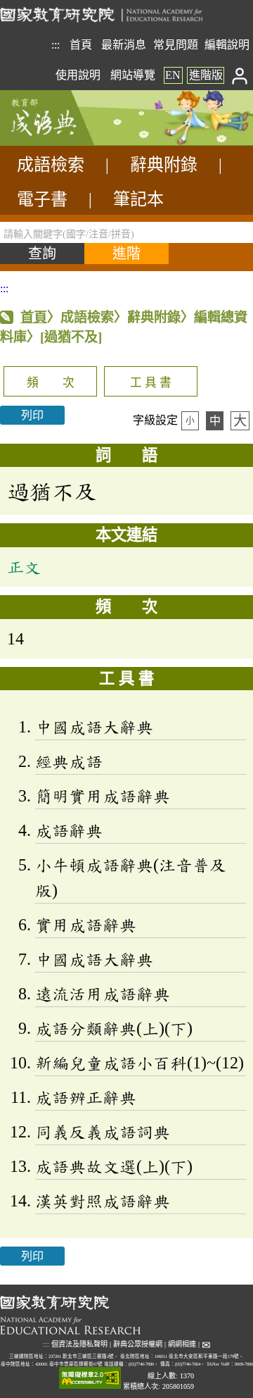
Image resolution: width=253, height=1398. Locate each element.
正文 (24, 567)
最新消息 (123, 45)
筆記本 (138, 199)
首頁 (81, 45)
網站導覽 (132, 75)
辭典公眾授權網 (137, 1344)
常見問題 (175, 45)
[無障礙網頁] (90, 1378)
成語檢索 (50, 165)
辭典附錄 (163, 165)
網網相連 (182, 1344)
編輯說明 (227, 45)
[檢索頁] (70, 142)
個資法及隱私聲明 (79, 1344)
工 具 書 (150, 382)
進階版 (206, 75)
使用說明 (78, 75)
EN (173, 75)
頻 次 (50, 382)
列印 (32, 415)
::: (55, 45)
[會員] (240, 75)
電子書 (42, 199)
